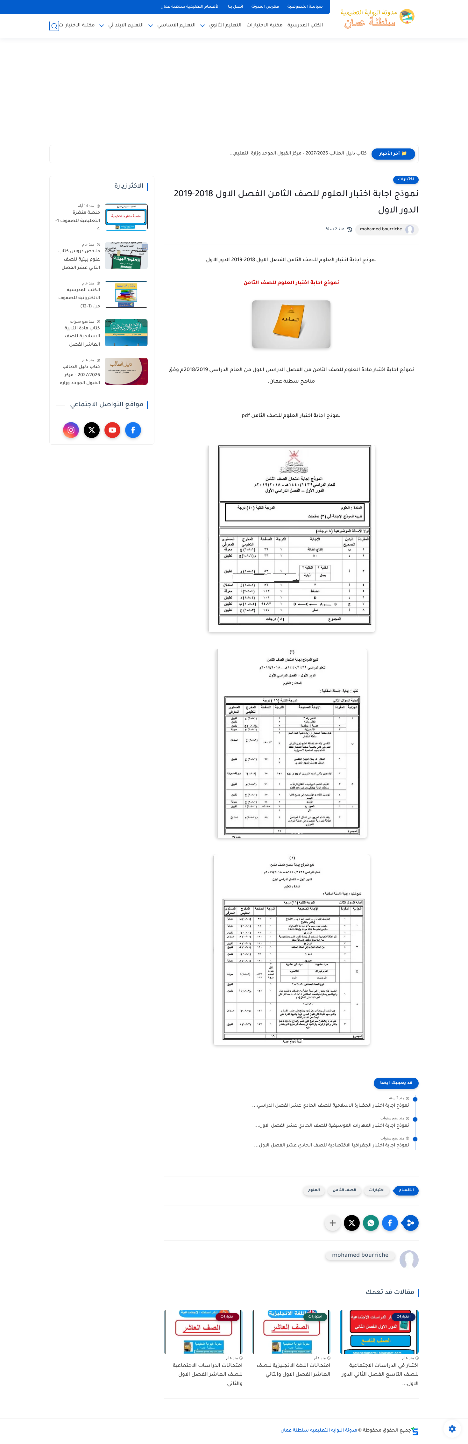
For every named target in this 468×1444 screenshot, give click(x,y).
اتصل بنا (235, 7)
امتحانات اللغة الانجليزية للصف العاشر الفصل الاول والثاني (293, 1370)
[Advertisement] (234, 95)
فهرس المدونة (265, 7)
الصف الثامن (344, 1191)
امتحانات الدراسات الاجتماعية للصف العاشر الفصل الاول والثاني (208, 1375)
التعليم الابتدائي (126, 25)
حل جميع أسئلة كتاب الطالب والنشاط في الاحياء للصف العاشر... (297, 153)
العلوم (314, 1191)
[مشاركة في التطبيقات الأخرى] (333, 1223)
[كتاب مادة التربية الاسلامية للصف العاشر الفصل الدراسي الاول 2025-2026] (126, 332)
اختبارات (406, 179)
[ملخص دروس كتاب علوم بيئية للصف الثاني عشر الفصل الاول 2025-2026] (126, 255)
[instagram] (71, 430)
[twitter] (92, 430)
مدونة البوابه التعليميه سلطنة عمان (318, 1430)
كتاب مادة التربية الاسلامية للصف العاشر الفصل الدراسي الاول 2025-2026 (79, 338)
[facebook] (133, 430)
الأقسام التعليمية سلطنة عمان (190, 7)
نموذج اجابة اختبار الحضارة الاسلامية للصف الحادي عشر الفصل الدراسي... (330, 1106)
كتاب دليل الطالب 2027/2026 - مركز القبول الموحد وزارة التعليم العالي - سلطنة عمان (80, 376)
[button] (390, 1223)
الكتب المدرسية (305, 25)
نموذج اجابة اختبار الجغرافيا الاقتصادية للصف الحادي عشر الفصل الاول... (331, 1145)
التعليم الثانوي (225, 25)
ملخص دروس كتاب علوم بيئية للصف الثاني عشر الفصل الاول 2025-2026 (79, 261)
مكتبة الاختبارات (264, 25)
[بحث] (54, 26)
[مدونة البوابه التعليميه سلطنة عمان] (375, 18)
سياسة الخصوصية (305, 7)
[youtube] (112, 430)
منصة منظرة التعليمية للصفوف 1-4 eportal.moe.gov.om (77, 222)
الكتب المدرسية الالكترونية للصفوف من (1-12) (79, 298)
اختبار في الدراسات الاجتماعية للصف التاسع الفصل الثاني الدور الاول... (380, 1375)
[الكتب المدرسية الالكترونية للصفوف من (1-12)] (126, 294)
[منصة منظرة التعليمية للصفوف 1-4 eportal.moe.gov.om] (126, 217)
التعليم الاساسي (176, 25)
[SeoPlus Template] (415, 1431)
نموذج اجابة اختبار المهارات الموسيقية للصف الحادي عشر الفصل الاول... (331, 1126)
